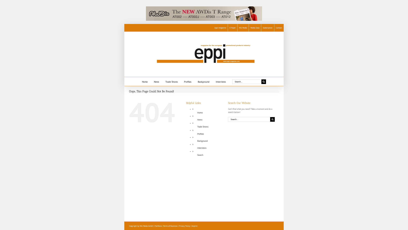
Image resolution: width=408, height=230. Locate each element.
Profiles (200, 134)
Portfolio (158, 226)
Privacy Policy (184, 226)
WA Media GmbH (146, 226)
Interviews (201, 148)
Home (200, 112)
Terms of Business (170, 226)
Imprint (194, 226)
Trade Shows (202, 126)
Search (200, 155)
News (199, 119)
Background (202, 141)
